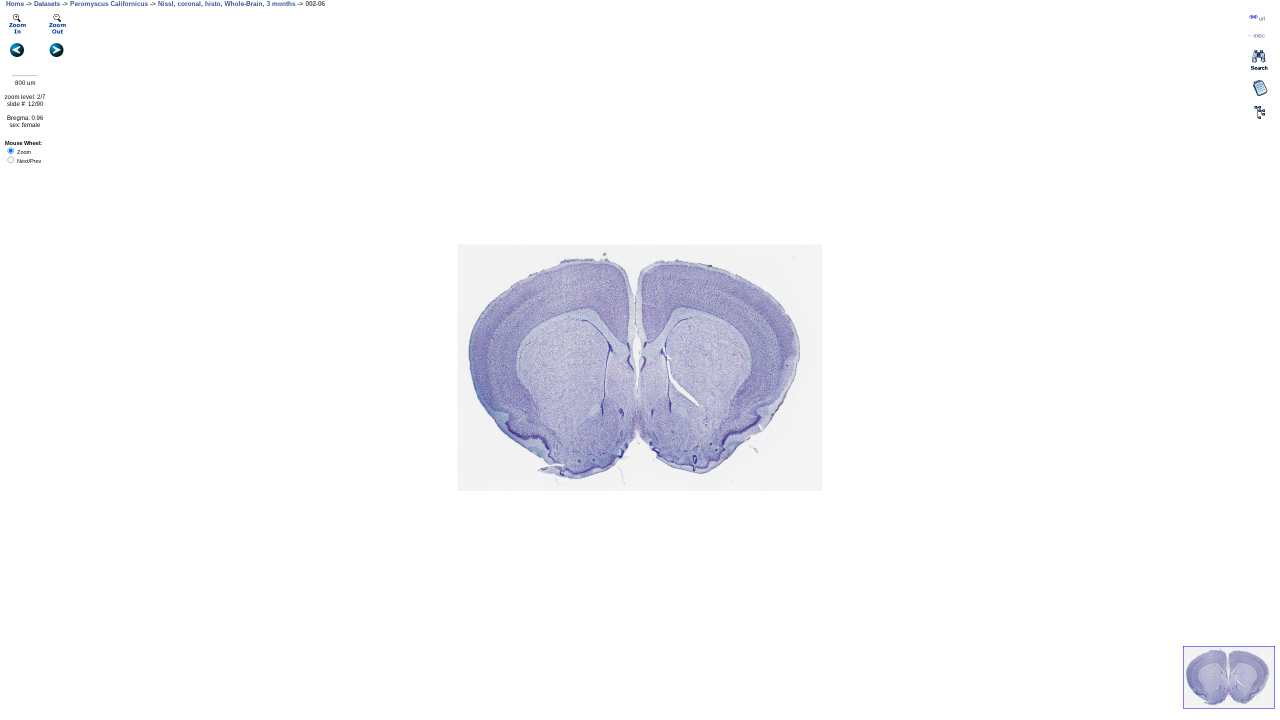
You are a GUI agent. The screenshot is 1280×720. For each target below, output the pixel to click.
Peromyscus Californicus (109, 4)
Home (15, 4)
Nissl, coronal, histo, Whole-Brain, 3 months (227, 4)
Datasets (47, 4)
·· (1256, 35)
